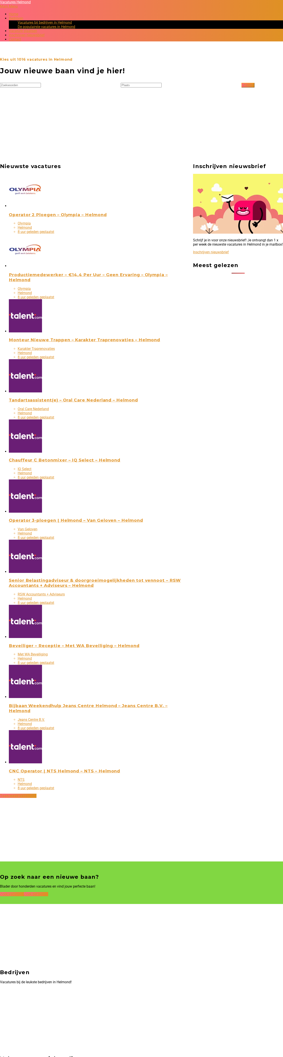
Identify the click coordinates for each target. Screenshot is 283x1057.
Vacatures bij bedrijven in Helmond (45, 22)
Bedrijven (16, 18)
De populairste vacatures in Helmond (46, 27)
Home (13, 14)
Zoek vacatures (12, 894)
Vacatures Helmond (15, 2)
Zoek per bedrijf (36, 894)
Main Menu (9, 6)
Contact (15, 39)
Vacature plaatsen (23, 31)
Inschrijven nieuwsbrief (27, 35)
